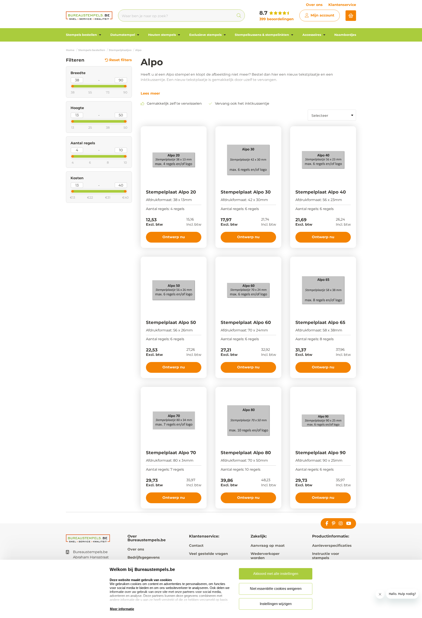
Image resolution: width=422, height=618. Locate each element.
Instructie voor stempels (325, 556)
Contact (196, 545)
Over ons (314, 5)
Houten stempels (162, 35)
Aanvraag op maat (268, 545)
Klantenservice (342, 5)
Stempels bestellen (82, 35)
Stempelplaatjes (120, 50)
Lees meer (150, 93)
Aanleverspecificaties (332, 545)
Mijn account (322, 15)
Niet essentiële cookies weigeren (276, 589)
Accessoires (312, 35)
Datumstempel (123, 35)
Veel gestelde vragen (208, 554)
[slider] (69, 86)
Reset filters (120, 60)
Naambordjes (345, 35)
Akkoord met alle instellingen (275, 574)
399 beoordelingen (276, 19)
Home (70, 50)
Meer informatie (122, 609)
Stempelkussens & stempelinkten (262, 35)
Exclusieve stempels (205, 35)
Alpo (138, 50)
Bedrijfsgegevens (143, 557)
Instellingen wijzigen (276, 604)
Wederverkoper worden (265, 556)
